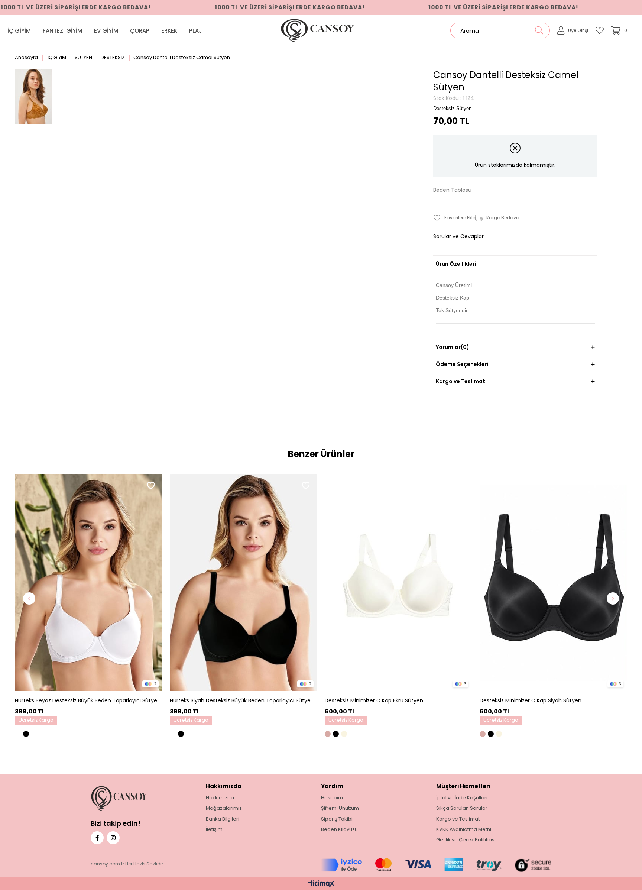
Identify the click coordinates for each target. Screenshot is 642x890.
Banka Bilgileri (222, 819)
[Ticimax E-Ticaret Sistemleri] (321, 884)
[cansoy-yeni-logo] (131, 798)
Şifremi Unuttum (340, 808)
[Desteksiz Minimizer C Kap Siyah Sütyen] (553, 582)
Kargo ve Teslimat (460, 381)
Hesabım (332, 797)
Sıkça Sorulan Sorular (461, 808)
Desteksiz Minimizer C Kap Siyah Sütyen (530, 700)
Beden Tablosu (452, 190)
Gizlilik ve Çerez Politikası (466, 839)
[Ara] (538, 30)
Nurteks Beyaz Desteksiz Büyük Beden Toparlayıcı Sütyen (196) (87, 700)
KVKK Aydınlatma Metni (463, 829)
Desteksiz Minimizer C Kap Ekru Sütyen (374, 700)
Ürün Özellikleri (456, 264)
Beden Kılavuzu (339, 829)
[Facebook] (97, 837)
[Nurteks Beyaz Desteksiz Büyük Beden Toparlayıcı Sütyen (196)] (88, 582)
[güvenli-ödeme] (436, 865)
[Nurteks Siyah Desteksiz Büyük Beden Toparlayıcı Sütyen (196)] (243, 582)
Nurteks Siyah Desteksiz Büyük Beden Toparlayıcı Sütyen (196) (242, 700)
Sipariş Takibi (337, 819)
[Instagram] (113, 837)
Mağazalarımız (224, 808)
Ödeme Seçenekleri (462, 364)
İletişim (214, 829)
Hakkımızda (220, 797)
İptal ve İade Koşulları (461, 797)
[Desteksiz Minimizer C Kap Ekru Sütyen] (398, 582)
